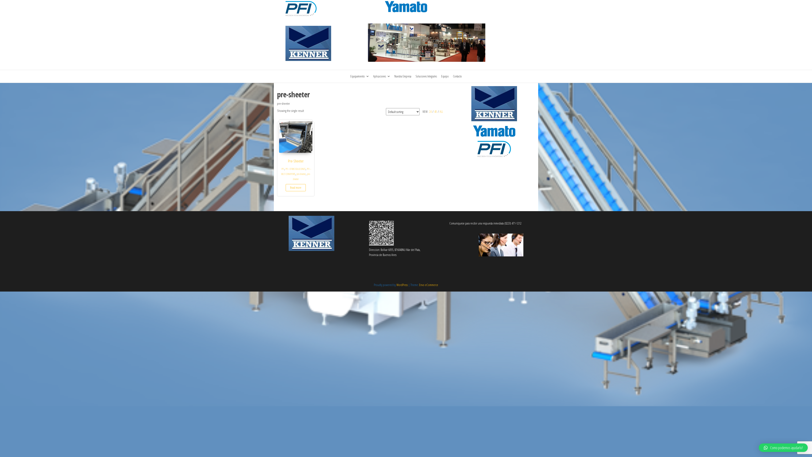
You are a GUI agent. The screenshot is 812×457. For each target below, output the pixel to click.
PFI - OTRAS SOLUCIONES (295, 169)
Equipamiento (357, 76)
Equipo (445, 76)
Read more (295, 188)
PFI (282, 169)
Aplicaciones (379, 76)
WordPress (402, 285)
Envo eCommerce (428, 285)
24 (430, 112)
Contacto (457, 76)
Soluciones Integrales (426, 76)
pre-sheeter (301, 174)
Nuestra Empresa (402, 76)
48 (435, 112)
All (441, 112)
